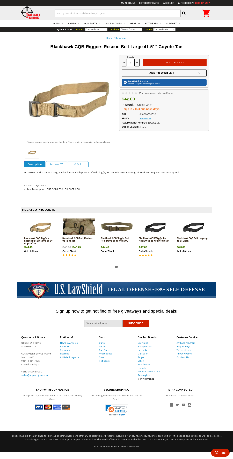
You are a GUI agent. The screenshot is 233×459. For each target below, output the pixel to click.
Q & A (77, 164)
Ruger (141, 357)
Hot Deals (151, 23)
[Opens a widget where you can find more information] (220, 453)
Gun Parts (90, 23)
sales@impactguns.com (34, 375)
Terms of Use (184, 350)
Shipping (65, 350)
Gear (133, 23)
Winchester (144, 364)
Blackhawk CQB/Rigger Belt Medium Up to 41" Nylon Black (154, 239)
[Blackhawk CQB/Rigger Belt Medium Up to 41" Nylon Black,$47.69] (155, 226)
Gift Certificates (149, 3)
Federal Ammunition (149, 371)
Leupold (142, 368)
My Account (128, 3)
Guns (56, 23)
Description (35, 164)
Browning (143, 342)
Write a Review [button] (165, 93)
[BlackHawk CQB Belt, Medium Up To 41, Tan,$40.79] (78, 226)
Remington (144, 375)
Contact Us (183, 357)
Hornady (142, 350)
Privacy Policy (184, 353)
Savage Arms (145, 346)
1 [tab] (116, 267)
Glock (141, 360)
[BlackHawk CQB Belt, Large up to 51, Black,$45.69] (193, 226)
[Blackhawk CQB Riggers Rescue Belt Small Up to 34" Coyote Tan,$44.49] (40, 226)
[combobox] (118, 13)
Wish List (168, 3)
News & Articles (69, 342)
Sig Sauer (143, 353)
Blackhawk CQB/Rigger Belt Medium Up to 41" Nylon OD (115, 239)
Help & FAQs (183, 346)
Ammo (72, 23)
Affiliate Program (69, 357)
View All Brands (146, 378)
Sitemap (64, 353)
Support (171, 23)
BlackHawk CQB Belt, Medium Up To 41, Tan (77, 239)
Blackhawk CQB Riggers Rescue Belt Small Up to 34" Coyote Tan (38, 241)
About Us (65, 346)
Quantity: (131, 57)
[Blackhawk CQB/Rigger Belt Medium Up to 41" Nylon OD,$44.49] (117, 226)
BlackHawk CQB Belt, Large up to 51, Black (192, 239)
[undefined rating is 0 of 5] (130, 93)
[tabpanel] (40, 240)
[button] (116, 410)
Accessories (113, 23)
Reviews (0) (56, 164)
